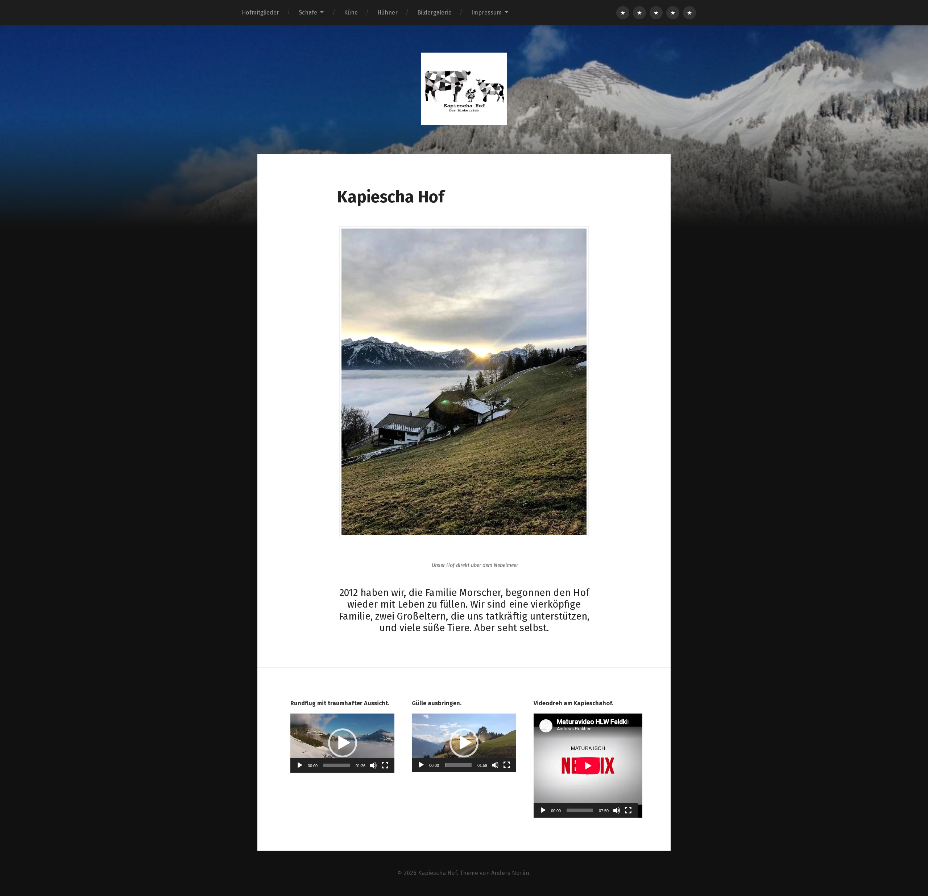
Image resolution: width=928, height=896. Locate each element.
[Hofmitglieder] (622, 12)
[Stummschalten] (373, 765)
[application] (342, 743)
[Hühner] (672, 12)
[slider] (336, 765)
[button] (342, 742)
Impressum (486, 12)
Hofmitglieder (260, 12)
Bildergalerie (434, 12)
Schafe (308, 12)
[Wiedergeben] (299, 765)
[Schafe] (639, 12)
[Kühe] (656, 12)
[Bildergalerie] (689, 12)
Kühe (351, 12)
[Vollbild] (385, 765)
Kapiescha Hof (437, 873)
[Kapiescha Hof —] (464, 89)
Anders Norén (510, 873)
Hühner (387, 12)
